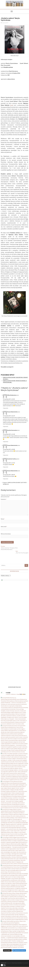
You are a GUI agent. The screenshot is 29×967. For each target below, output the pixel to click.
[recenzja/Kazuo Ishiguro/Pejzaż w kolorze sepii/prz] (14, 822)
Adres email (4, 526)
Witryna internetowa (6, 533)
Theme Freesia (14, 962)
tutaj (11, 105)
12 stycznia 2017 (5, 22)
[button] (3, 965)
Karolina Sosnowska (12, 430)
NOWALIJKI (3, 962)
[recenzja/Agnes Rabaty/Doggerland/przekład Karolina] (14, 850)
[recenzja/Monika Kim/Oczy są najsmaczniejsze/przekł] (14, 710)
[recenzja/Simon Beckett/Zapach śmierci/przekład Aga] (14, 878)
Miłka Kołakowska (11, 395)
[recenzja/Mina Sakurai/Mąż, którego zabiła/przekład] (14, 906)
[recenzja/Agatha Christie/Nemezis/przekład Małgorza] (14, 794)
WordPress (20, 962)
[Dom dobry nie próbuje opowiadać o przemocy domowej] (14, 766)
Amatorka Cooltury (11, 458)
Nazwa (3, 519)
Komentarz (4, 499)
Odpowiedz (5, 408)
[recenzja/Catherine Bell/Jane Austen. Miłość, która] (14, 934)
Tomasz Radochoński (12, 411)
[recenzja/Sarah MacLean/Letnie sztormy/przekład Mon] (14, 738)
